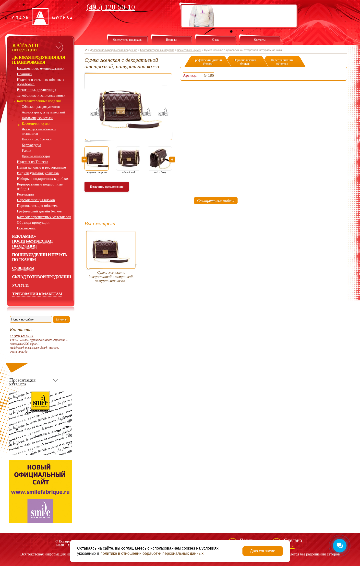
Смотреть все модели (215, 200)
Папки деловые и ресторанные (41, 167)
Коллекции (25, 194)
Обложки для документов (41, 107)
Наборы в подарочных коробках (43, 179)
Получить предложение (106, 186)
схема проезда (18, 351)
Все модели (26, 228)
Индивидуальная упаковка (38, 173)
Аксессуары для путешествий (43, 112)
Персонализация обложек (37, 206)
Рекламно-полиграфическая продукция (32, 241)
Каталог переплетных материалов (44, 217)
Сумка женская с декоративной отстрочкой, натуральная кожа (111, 277)
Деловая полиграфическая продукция (113, 50)
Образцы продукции (33, 222)
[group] (128, 107)
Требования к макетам (37, 294)
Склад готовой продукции (41, 276)
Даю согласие (262, 551)
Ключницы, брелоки (37, 139)
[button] (84, 159)
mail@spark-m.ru (20, 347)
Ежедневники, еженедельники (40, 68)
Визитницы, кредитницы (36, 90)
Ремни (26, 150)
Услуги (20, 285)
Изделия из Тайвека (32, 162)
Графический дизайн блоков (39, 211)
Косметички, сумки (36, 123)
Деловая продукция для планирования (38, 60)
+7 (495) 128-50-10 (21, 336)
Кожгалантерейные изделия (39, 101)
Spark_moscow (49, 347)
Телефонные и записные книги (41, 95)
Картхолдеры (31, 145)
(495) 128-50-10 (110, 7)
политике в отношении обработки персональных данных (152, 553)
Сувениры (23, 268)
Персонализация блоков (36, 200)
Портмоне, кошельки (37, 118)
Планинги (24, 74)
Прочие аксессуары (36, 156)
